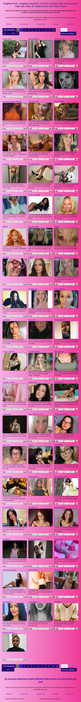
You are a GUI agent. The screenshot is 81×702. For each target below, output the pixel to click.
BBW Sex (9, 24)
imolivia (5, 70)
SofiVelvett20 (33, 477)
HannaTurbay (33, 570)
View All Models (9, 30)
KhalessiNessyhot (60, 477)
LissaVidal (58, 164)
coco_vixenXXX (34, 195)
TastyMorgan (33, 289)
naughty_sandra (8, 382)
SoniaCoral (58, 570)
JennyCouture (33, 101)
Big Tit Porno (70, 24)
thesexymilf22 (8, 507)
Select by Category (68, 33)
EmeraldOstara (33, 39)
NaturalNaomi (59, 351)
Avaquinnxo (58, 257)
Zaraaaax (6, 164)
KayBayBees (58, 132)
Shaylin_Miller (59, 101)
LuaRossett (7, 414)
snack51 (6, 257)
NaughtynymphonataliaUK (12, 101)
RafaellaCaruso (59, 507)
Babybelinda (32, 382)
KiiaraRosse (32, 507)
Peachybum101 (59, 320)
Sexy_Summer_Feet (35, 414)
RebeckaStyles (33, 70)
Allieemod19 (58, 539)
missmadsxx (7, 39)
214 (13, 33)
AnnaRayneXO (59, 39)
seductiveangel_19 (9, 570)
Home (64, 30)
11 (4, 33)
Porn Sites (55, 24)
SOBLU (5, 226)
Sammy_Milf (7, 195)
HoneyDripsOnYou (61, 414)
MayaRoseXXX (33, 226)
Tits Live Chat (24, 24)
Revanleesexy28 (8, 632)
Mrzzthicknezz (8, 477)
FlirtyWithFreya (33, 164)
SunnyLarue (58, 195)
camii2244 (6, 320)
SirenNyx (57, 602)
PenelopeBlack (33, 132)
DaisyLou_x (32, 320)
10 (53, 30)
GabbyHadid (58, 382)
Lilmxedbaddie (59, 289)
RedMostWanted (8, 132)
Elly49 (56, 226)
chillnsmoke (7, 289)
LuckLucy (6, 445)
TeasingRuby (33, 602)
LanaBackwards (34, 351)
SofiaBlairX (6, 539)
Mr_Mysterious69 (34, 539)
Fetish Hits (58, 699)
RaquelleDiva (7, 602)
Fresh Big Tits (41, 24)
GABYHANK (58, 445)
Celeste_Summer (9, 351)
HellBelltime (58, 70)
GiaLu (30, 445)
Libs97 (30, 257)
